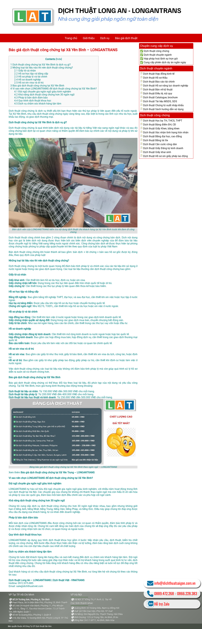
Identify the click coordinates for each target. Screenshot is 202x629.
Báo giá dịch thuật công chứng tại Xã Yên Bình (37, 85)
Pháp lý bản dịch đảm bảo (31, 97)
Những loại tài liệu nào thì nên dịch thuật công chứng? (41, 67)
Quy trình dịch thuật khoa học (32, 100)
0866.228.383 (187, 593)
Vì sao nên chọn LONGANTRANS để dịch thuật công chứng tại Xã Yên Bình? (53, 88)
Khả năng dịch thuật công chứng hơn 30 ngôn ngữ (44, 94)
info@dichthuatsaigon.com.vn (175, 583)
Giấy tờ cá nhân (25, 70)
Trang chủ (71, 38)
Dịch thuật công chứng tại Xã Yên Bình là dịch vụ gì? (40, 64)
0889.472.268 (164, 593)
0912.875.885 (25, 583)
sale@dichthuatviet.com (29, 586)
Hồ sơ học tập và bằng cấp (31, 73)
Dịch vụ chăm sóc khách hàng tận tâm (37, 103)
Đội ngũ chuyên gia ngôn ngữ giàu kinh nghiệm (42, 91)
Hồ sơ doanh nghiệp (27, 79)
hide (58, 59)
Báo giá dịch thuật (126, 38)
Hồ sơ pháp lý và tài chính (30, 76)
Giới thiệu (89, 38)
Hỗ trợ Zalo (161, 604)
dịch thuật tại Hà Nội (25, 491)
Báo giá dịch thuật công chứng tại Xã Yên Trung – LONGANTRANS (58, 472)
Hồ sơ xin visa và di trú (29, 82)
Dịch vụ (104, 38)
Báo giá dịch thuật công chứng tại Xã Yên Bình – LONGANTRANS (63, 50)
